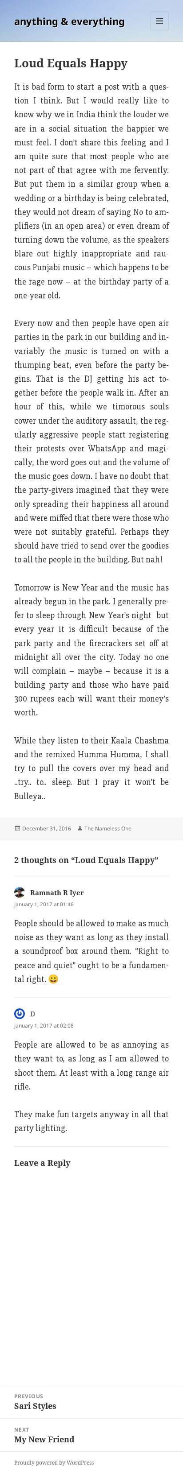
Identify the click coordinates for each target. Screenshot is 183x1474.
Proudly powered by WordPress (54, 1462)
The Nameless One (107, 828)
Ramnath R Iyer (57, 892)
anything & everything (69, 21)
